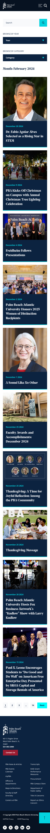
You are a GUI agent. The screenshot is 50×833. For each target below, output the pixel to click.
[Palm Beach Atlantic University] (12, 729)
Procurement (35, 779)
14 (33, 705)
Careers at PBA (11, 800)
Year (8, 40)
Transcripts (35, 764)
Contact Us (10, 752)
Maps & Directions (12, 788)
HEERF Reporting (23, 819)
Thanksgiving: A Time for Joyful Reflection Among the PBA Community (24, 496)
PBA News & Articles (13, 764)
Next (42, 705)
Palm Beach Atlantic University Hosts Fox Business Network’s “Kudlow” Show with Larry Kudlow (24, 609)
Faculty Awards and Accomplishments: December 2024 (19, 437)
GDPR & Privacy (8, 819)
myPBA (8, 776)
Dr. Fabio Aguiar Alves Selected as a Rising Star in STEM (24, 136)
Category (10, 57)
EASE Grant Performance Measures (35, 771)
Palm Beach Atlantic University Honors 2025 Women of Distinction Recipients (23, 311)
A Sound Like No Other (22, 383)
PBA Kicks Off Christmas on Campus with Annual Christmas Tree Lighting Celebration (23, 197)
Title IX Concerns (37, 795)
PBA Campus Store (38, 783)
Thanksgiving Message (22, 550)
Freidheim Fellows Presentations (18, 253)
